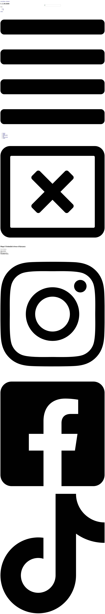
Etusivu (4, 133)
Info (3, 136)
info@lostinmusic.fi (3, 252)
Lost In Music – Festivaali (4, 1)
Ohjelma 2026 (5, 135)
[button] (52, 6)
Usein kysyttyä (5, 137)
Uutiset (4, 138)
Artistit (4, 134)
